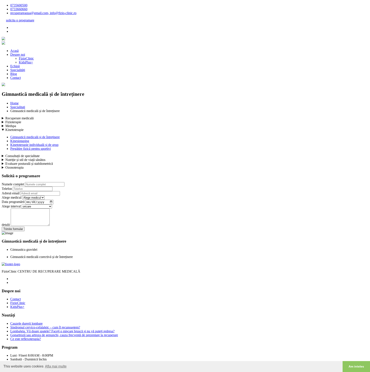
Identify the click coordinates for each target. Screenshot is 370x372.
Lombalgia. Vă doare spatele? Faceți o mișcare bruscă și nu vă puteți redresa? (62, 331)
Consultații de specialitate (22, 156)
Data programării (13, 202)
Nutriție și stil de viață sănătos (25, 160)
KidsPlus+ (26, 62)
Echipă (15, 66)
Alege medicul (11, 197)
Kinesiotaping (19, 141)
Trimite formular (13, 229)
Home (14, 103)
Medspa (10, 126)
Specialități (17, 70)
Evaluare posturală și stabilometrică (29, 163)
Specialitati (17, 107)
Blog (13, 74)
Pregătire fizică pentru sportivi (30, 148)
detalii (6, 224)
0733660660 (18, 9)
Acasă (14, 50)
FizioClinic (26, 58)
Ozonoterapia (14, 167)
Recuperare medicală (19, 118)
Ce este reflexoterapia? (25, 339)
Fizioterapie (13, 122)
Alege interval (11, 206)
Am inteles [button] (356, 366)
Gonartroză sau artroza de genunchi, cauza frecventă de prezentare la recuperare (64, 335)
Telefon (7, 188)
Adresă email (10, 193)
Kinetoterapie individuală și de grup (34, 145)
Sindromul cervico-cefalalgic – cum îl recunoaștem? (45, 327)
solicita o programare (20, 20)
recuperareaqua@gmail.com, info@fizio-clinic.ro (43, 13)
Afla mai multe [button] (56, 366)
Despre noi (17, 54)
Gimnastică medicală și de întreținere (35, 137)
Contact (15, 78)
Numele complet (13, 184)
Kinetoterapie (14, 130)
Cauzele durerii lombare (26, 323)
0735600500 (18, 5)
